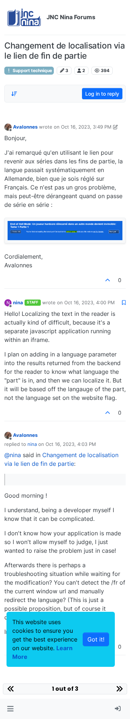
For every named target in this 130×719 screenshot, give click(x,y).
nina (18, 302)
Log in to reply (102, 94)
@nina (12, 455)
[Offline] (8, 126)
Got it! (95, 639)
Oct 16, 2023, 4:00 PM (89, 302)
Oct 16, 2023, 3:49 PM (86, 127)
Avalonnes (25, 127)
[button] (10, 709)
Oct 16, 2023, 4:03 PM (71, 444)
